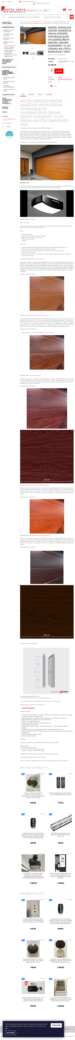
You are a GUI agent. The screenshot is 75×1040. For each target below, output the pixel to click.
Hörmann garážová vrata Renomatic (9, 47)
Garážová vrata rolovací (8, 38)
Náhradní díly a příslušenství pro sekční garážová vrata (10, 55)
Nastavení (10, 1033)
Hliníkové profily (8, 94)
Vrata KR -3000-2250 (28, 708)
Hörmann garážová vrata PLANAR (9, 51)
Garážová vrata (8, 27)
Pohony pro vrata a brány (52, 17)
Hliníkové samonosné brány (9, 86)
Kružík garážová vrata (10, 45)
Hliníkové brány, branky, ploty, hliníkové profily (8, 72)
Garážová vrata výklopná (8, 34)
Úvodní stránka (3, 17)
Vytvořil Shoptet (69, 1036)
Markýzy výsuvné (5, 107)
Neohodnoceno (60, 55)
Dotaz (55, 86)
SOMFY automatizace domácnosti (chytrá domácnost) (7, 101)
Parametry (31, 94)
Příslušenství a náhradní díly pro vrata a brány (7, 61)
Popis (23, 94)
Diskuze (40, 94)
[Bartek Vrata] (13, 9)
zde (6, 1028)
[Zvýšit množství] (51, 69)
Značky (4, 112)
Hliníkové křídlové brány (9, 90)
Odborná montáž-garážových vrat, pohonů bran (24, 17)
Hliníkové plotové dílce (9, 78)
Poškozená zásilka (64, 1028)
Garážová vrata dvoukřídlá (8, 31)
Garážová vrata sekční (8, 42)
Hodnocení (49, 94)
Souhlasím (56, 1025)
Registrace (46, 3)
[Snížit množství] (51, 71)
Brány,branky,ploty (8, 67)
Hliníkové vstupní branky (9, 82)
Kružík (60, 77)
